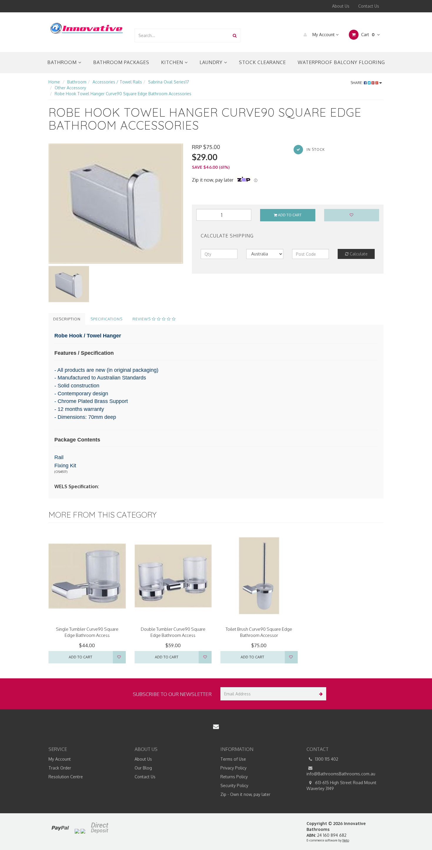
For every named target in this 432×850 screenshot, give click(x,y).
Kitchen (173, 62)
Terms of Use (233, 759)
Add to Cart (289, 215)
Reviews (142, 319)
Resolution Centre (65, 776)
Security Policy (234, 785)
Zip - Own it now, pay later (245, 794)
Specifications (107, 319)
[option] (115, 203)
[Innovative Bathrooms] (87, 27)
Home (54, 81)
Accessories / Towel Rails (117, 81)
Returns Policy (234, 776)
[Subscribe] (319, 693)
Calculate (358, 253)
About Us (340, 6)
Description (67, 319)
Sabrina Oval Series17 (168, 81)
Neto (345, 840)
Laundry (212, 62)
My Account (323, 34)
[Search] (234, 35)
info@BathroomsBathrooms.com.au (341, 773)
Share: (357, 83)
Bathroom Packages (121, 62)
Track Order (59, 767)
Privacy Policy (233, 767)
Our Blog (143, 767)
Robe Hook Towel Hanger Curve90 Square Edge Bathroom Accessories (123, 93)
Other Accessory (70, 87)
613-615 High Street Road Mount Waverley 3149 (341, 785)
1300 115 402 (326, 759)
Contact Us (368, 6)
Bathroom (62, 62)
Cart (367, 34)
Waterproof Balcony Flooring (341, 62)
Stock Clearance (262, 62)
